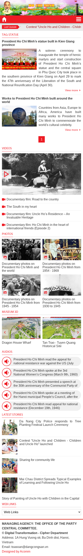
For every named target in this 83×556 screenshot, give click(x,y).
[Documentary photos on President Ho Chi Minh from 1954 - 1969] (61, 249)
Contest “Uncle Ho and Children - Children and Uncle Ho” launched (50, 442)
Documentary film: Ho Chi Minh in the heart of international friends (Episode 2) (38, 226)
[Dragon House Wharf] (21, 328)
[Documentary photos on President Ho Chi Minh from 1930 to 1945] (61, 285)
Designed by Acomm (16, 551)
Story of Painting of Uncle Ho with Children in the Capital (40, 498)
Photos (7, 234)
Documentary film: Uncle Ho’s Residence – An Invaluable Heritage (38, 215)
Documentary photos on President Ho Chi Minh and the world (20, 267)
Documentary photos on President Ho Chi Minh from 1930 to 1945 (61, 303)
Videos (7, 148)
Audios (7, 352)
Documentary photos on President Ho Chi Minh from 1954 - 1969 (61, 267)
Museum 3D (10, 312)
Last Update (10, 27)
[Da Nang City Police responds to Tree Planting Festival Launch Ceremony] (9, 427)
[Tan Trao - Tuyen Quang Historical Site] (61, 328)
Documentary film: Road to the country (41, 174)
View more (71, 90)
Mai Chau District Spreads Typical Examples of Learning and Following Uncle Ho (50, 481)
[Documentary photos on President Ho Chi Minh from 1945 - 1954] (21, 285)
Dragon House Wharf (16, 342)
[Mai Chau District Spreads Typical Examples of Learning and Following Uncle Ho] (9, 485)
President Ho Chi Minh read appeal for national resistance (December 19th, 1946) (46, 406)
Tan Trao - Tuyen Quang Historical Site (58, 344)
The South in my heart (22, 206)
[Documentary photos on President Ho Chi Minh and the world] (21, 249)
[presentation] (5, 332)
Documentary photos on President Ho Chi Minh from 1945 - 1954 (21, 303)
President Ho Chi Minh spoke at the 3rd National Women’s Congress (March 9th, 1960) (46, 372)
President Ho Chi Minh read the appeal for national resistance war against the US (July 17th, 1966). (44, 361)
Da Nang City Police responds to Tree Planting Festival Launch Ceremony (50, 423)
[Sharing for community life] (9, 466)
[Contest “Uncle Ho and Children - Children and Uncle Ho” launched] (9, 446)
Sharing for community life (37, 460)
